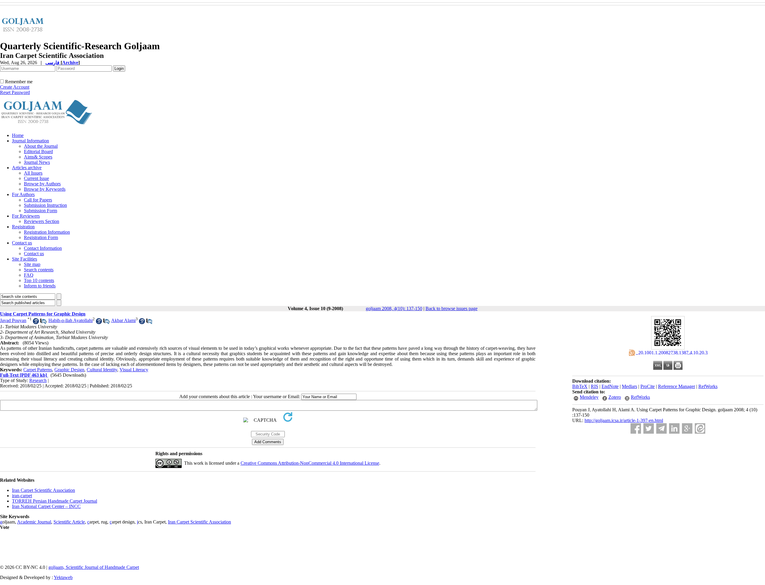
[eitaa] (700, 428)
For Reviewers (26, 215)
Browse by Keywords (44, 189)
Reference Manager (676, 386)
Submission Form (40, 210)
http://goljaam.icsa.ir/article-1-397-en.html (624, 420)
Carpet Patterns (37, 369)
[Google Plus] (687, 428)
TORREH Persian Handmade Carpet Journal (54, 501)
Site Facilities (24, 258)
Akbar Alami (123, 320)
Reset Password (15, 92)
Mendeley (589, 397)
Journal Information (30, 140)
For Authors (23, 194)
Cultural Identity (102, 369)
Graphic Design (69, 369)
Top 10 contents (39, 280)
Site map (32, 264)
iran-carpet (22, 495)
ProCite (647, 386)
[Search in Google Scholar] (36, 322)
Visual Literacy (134, 369)
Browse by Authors (42, 183)
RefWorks (707, 386)
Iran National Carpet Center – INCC (46, 506)
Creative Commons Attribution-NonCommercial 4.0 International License (310, 463)
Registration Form (41, 237)
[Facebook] (636, 428)
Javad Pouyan (13, 320)
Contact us (22, 242)
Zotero (614, 397)
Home (18, 135)
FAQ (28, 275)
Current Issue (36, 178)
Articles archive (27, 167)
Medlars (629, 386)
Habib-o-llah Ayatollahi (70, 320)
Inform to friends (40, 285)
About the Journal (41, 146)
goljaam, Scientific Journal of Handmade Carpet (93, 567)
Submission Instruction (45, 205)
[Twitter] (648, 428)
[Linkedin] (674, 428)
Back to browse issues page (452, 308)
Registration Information (47, 232)
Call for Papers (38, 199)
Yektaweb (63, 577)
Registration (23, 226)
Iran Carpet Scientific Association (43, 490)
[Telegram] (661, 428)
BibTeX (579, 386)
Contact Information (43, 248)
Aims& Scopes (38, 156)
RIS (594, 386)
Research (38, 380)
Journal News (37, 162)
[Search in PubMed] (43, 322)
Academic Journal (34, 521)
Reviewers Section (41, 221)
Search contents (38, 269)
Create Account (14, 87)
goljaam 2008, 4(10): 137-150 (394, 308)
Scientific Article (69, 521)
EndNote (610, 386)
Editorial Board (38, 151)
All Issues (33, 173)
